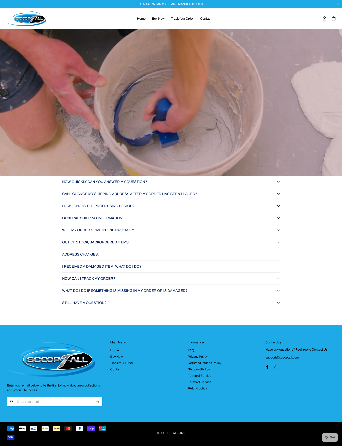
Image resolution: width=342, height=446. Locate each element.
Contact (205, 18)
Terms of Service (199, 375)
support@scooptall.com (282, 357)
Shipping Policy (199, 369)
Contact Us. (320, 349)
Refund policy (197, 388)
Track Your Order (182, 18)
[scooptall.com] (27, 18)
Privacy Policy (198, 356)
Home (141, 18)
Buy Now (158, 18)
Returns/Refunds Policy (204, 363)
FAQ (191, 350)
